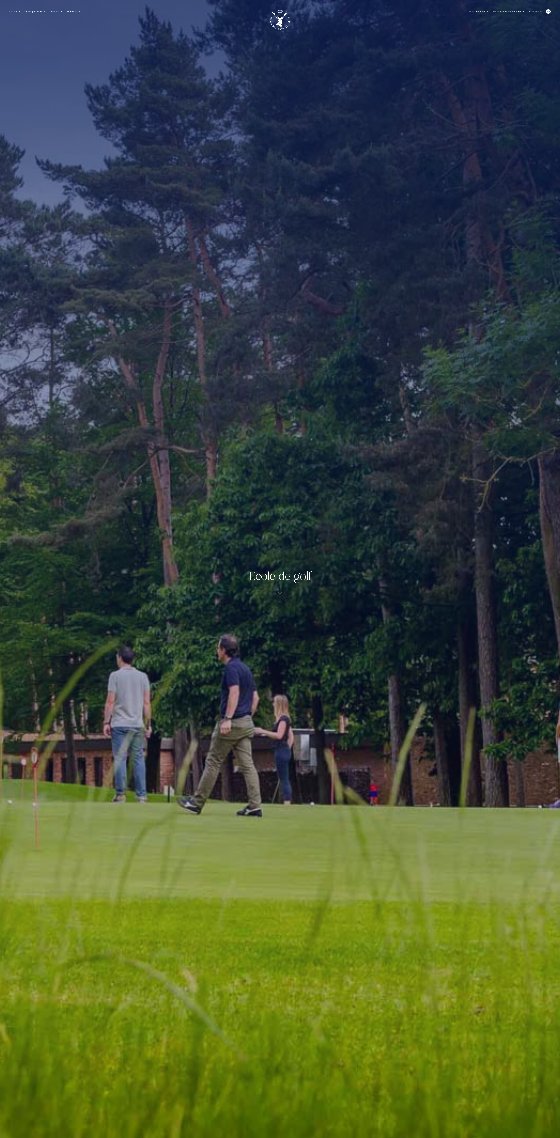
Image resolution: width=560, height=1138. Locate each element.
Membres (72, 11)
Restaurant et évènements (507, 11)
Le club (13, 11)
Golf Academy (477, 11)
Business (534, 11)
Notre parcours (33, 11)
